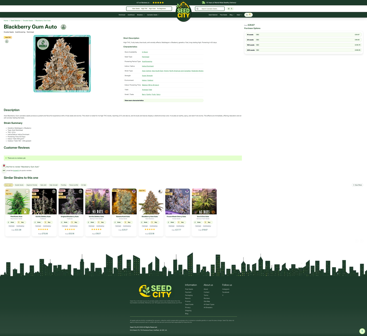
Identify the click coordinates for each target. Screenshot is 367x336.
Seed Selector (213, 15)
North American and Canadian (180, 71)
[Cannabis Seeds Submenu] (159, 14)
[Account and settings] (230, 9)
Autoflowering (20, 32)
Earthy (149, 94)
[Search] (197, 8)
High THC (144, 8)
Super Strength (147, 76)
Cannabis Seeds (152, 15)
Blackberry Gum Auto (150, 216)
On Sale (83, 185)
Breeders (140, 15)
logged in (16, 170)
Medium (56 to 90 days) (150, 85)
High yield (43, 185)
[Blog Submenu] (234, 14)
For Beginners (161, 8)
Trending (63, 185)
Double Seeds (9, 32)
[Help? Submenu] (241, 14)
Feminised (122, 15)
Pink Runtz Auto (16, 216)
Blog (231, 15)
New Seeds (136, 8)
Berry (144, 94)
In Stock (145, 52)
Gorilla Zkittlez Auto (43, 216)
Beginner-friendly (32, 185)
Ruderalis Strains (197, 71)
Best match (8, 185)
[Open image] (62, 63)
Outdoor (150, 80)
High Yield (152, 8)
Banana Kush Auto (123, 216)
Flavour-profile (73, 185)
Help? (238, 15)
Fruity (154, 94)
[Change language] (4, 165)
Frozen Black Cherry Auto (176, 216)
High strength (54, 185)
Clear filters (358, 185)
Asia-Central (146, 71)
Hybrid (166, 71)
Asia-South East (157, 71)
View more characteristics (134, 100)
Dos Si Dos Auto (203, 216)
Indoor (144, 80)
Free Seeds (223, 15)
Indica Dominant (148, 66)
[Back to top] (362, 331)
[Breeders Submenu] (144, 14)
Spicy (158, 94)
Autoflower (131, 15)
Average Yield (147, 90)
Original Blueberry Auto (70, 216)
